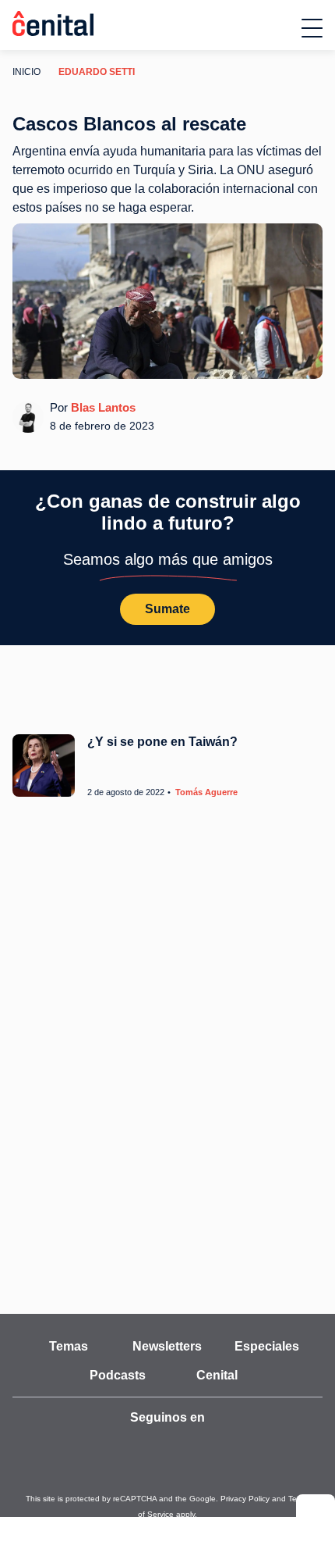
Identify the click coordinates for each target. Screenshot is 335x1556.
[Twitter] (116, 1446)
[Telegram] (219, 1446)
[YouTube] (81, 1446)
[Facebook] (184, 1446)
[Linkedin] (253, 1446)
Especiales (266, 1346)
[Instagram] (150, 1446)
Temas (68, 1346)
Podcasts (118, 1375)
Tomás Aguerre (199, 792)
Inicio (24, 71)
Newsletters (167, 1346)
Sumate (167, 609)
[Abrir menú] (312, 28)
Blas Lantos (99, 407)
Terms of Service (264, 1499)
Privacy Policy (204, 1499)
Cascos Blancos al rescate (129, 123)
